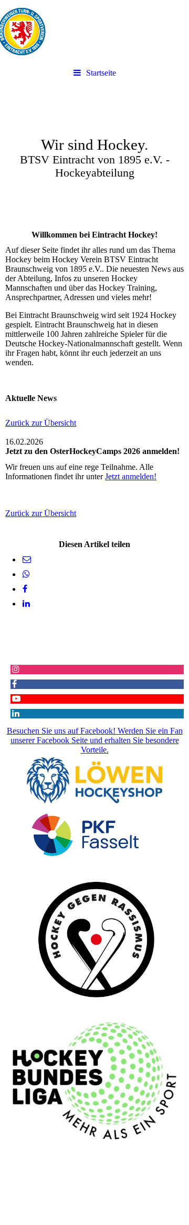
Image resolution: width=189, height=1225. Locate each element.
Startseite (101, 72)
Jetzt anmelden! (130, 476)
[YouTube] (15, 698)
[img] (94, 31)
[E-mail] (26, 559)
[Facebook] (24, 588)
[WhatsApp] (25, 574)
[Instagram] (14, 669)
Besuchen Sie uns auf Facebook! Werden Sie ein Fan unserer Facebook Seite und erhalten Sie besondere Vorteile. (95, 740)
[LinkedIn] (25, 603)
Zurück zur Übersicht (40, 422)
